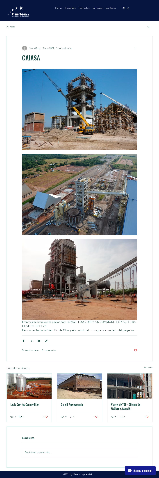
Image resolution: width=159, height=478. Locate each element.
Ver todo (148, 367)
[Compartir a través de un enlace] (46, 340)
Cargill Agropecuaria (72, 404)
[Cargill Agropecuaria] (79, 386)
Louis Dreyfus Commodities (24, 404)
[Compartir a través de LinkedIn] (38, 340)
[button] (148, 27)
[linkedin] (127, 7)
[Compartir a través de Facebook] (23, 340)
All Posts (11, 26)
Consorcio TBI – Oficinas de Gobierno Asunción (125, 406)
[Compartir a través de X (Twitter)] (31, 340)
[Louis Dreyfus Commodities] (29, 386)
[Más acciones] (135, 48)
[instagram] (123, 7)
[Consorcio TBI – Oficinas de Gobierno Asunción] (129, 386)
